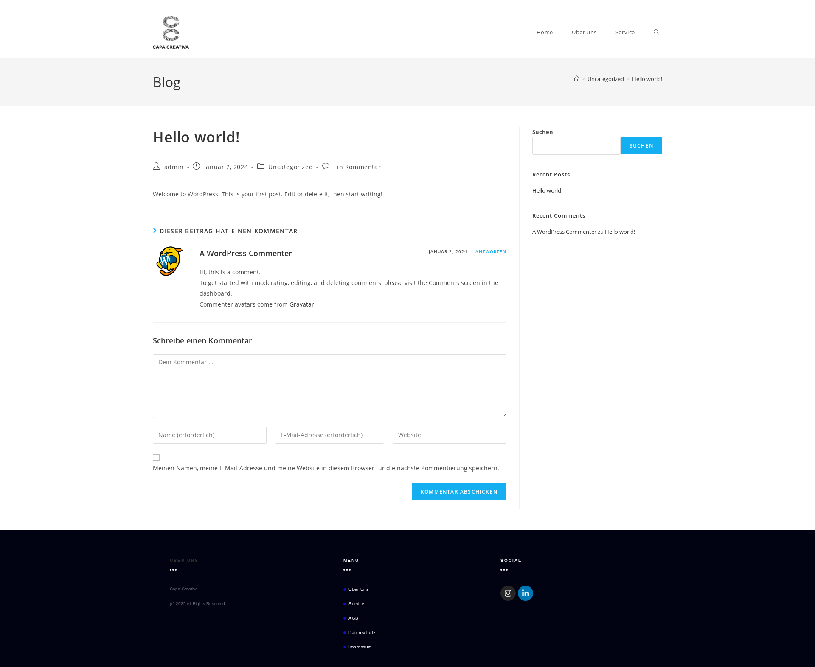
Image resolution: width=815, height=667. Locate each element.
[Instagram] (508, 593)
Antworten (490, 251)
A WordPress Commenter (246, 253)
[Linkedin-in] (525, 593)
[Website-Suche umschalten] (656, 32)
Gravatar (301, 304)
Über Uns (184, 560)
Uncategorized (290, 167)
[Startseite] (576, 79)
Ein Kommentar (357, 167)
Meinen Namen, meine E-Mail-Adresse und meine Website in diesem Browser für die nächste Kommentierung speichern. (326, 468)
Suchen (542, 132)
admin (174, 167)
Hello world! (647, 79)
